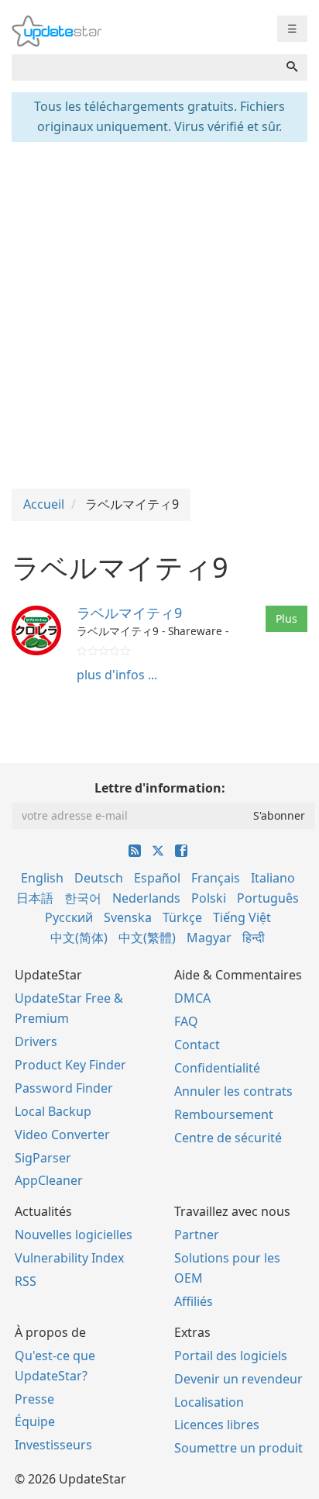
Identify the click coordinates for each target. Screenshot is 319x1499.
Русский (69, 917)
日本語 (34, 898)
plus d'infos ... (117, 674)
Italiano (273, 877)
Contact (197, 1044)
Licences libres (216, 1424)
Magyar (209, 937)
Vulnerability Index (69, 1257)
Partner (196, 1234)
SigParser (43, 1157)
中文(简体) (79, 937)
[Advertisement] (159, 313)
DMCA (192, 998)
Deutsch (98, 877)
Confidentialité (217, 1067)
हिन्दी (253, 937)
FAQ (186, 1021)
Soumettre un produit (238, 1447)
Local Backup (53, 1111)
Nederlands (146, 898)
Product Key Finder (70, 1064)
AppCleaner (49, 1180)
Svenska (128, 917)
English (42, 877)
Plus (286, 618)
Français (215, 877)
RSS (25, 1281)
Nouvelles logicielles (73, 1234)
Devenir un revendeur (238, 1378)
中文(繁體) (147, 937)
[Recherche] (291, 67)
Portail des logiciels (230, 1355)
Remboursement (223, 1114)
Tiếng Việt (242, 917)
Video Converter (62, 1134)
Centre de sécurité (228, 1137)
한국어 (82, 898)
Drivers (36, 1041)
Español (157, 877)
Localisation (209, 1402)
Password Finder (64, 1088)
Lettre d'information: (159, 787)
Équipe (35, 1421)
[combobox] (144, 67)
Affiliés (193, 1301)
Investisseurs (53, 1444)
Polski (208, 898)
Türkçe (182, 917)
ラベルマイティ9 (129, 612)
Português (268, 898)
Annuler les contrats (233, 1091)
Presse (34, 1398)
